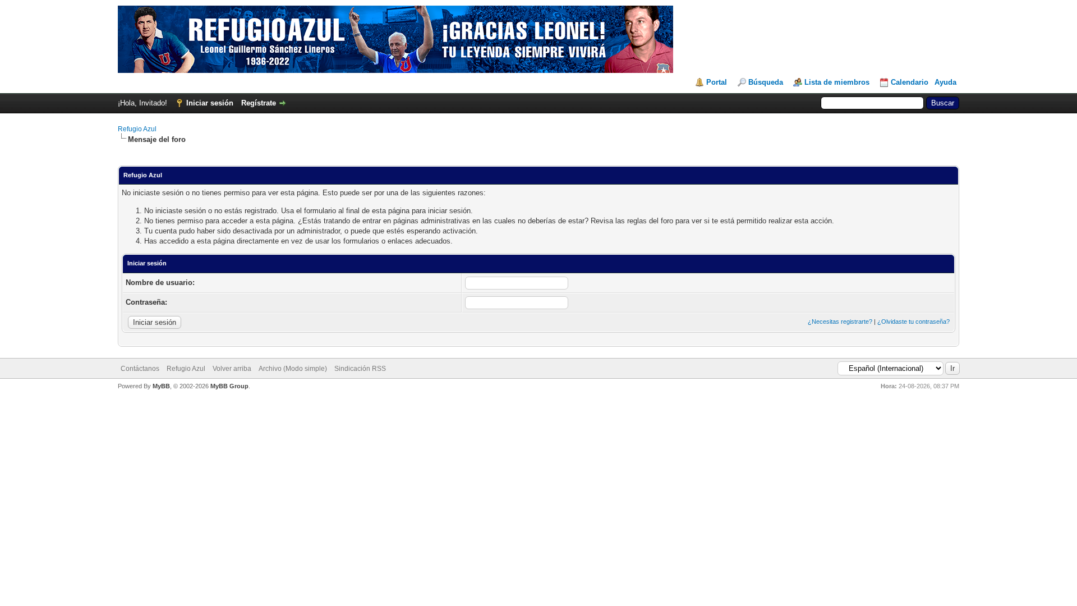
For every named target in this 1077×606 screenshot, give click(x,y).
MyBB (161, 386)
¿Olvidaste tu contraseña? (913, 321)
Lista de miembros (836, 82)
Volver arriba (232, 369)
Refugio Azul (137, 129)
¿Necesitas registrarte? (840, 321)
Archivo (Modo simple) (293, 369)
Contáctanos (140, 369)
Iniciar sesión (209, 103)
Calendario (909, 82)
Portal (716, 82)
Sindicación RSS (360, 369)
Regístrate (258, 103)
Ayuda (945, 82)
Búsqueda (765, 82)
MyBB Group (229, 386)
